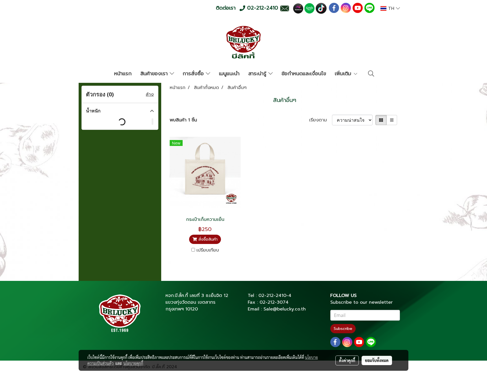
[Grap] (309, 8)
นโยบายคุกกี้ (133, 363)
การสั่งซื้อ (194, 73)
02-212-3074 (274, 302)
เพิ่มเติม (344, 73)
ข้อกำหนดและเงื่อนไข (304, 73)
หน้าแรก (123, 73)
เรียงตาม (320, 120)
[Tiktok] (321, 8)
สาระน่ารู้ (258, 73)
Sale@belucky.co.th (285, 309)
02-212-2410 (272, 295)
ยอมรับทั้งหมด (377, 360)
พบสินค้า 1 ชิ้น (183, 120)
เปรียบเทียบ (207, 250)
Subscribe (343, 329)
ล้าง (150, 94)
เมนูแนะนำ (229, 73)
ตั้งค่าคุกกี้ (347, 360)
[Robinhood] (298, 8)
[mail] (284, 8)
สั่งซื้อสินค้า (207, 239)
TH (391, 8)
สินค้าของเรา (155, 73)
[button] (371, 73)
